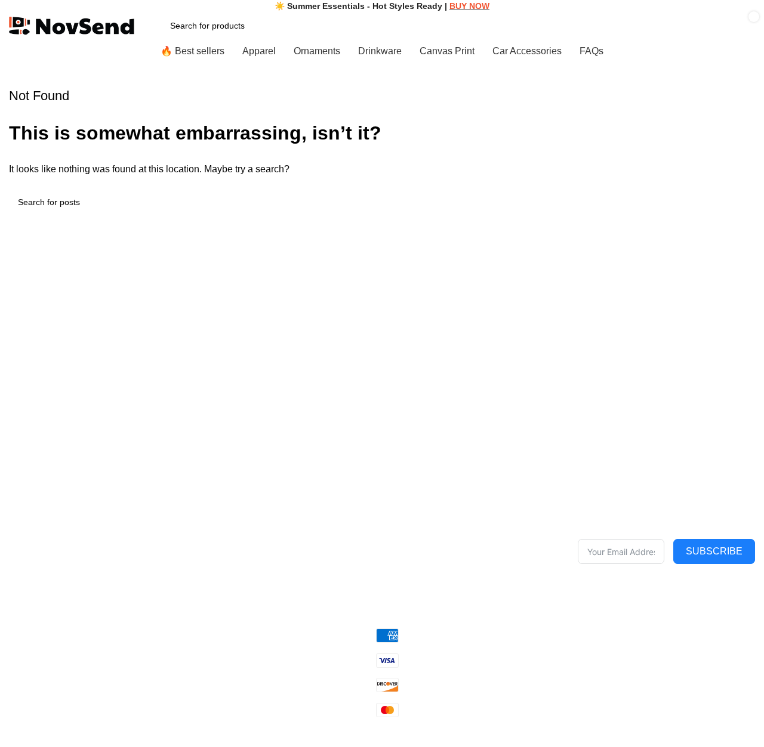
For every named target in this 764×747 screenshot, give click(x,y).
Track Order (250, 568)
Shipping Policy (417, 548)
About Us (245, 507)
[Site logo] (71, 25)
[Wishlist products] (568, 26)
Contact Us (249, 527)
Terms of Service (420, 527)
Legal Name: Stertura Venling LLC (73, 514)
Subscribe (714, 551)
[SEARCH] (741, 202)
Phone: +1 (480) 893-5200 (59, 554)
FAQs (238, 548)
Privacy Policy (414, 507)
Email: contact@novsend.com (65, 534)
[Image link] (97, 478)
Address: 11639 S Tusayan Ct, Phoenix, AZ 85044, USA (90, 580)
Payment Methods (423, 588)
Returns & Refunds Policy (437, 568)
